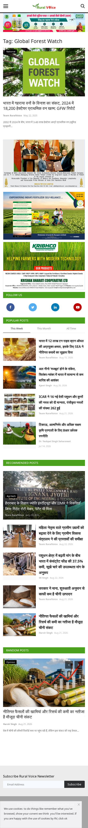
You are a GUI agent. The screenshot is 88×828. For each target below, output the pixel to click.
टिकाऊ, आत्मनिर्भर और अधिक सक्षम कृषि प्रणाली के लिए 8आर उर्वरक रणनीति (60, 430)
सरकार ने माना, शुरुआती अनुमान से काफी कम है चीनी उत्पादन (62, 591)
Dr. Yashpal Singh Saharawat (55, 441)
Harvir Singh (46, 632)
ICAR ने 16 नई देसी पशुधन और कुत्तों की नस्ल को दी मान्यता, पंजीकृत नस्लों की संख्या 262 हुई (61, 402)
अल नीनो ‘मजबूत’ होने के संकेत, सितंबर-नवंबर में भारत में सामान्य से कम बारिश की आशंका (61, 374)
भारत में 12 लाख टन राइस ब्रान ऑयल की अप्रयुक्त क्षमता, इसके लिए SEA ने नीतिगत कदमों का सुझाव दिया (61, 347)
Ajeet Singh (45, 385)
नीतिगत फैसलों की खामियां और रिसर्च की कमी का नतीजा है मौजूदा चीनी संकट (61, 622)
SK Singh (43, 577)
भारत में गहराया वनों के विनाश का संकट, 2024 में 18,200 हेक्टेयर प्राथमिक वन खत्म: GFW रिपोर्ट (39, 105)
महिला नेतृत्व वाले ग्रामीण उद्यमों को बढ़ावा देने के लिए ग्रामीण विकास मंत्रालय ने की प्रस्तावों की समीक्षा (61, 533)
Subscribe (74, 784)
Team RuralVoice (12, 115)
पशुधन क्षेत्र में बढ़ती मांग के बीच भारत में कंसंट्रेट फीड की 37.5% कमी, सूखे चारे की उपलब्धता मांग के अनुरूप (62, 564)
